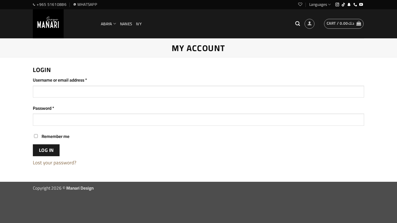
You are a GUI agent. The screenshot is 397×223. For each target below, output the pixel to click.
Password (52, 108)
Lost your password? (54, 162)
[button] (344, 24)
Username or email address (68, 80)
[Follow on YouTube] (361, 5)
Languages (318, 4)
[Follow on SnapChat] (349, 5)
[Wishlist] (300, 4)
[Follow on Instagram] (337, 5)
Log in (46, 150)
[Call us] (355, 5)
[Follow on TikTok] (343, 5)
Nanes (126, 24)
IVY (139, 24)
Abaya (106, 24)
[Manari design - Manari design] (62, 23)
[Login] (309, 24)
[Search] (297, 24)
